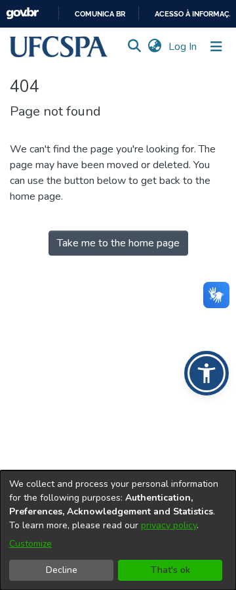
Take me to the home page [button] (118, 243)
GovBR (22, 13)
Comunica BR (100, 14)
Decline (61, 570)
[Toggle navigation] (216, 46)
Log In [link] (183, 46)
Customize (30, 543)
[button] (59, 46)
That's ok (170, 570)
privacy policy (169, 525)
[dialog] (118, 530)
